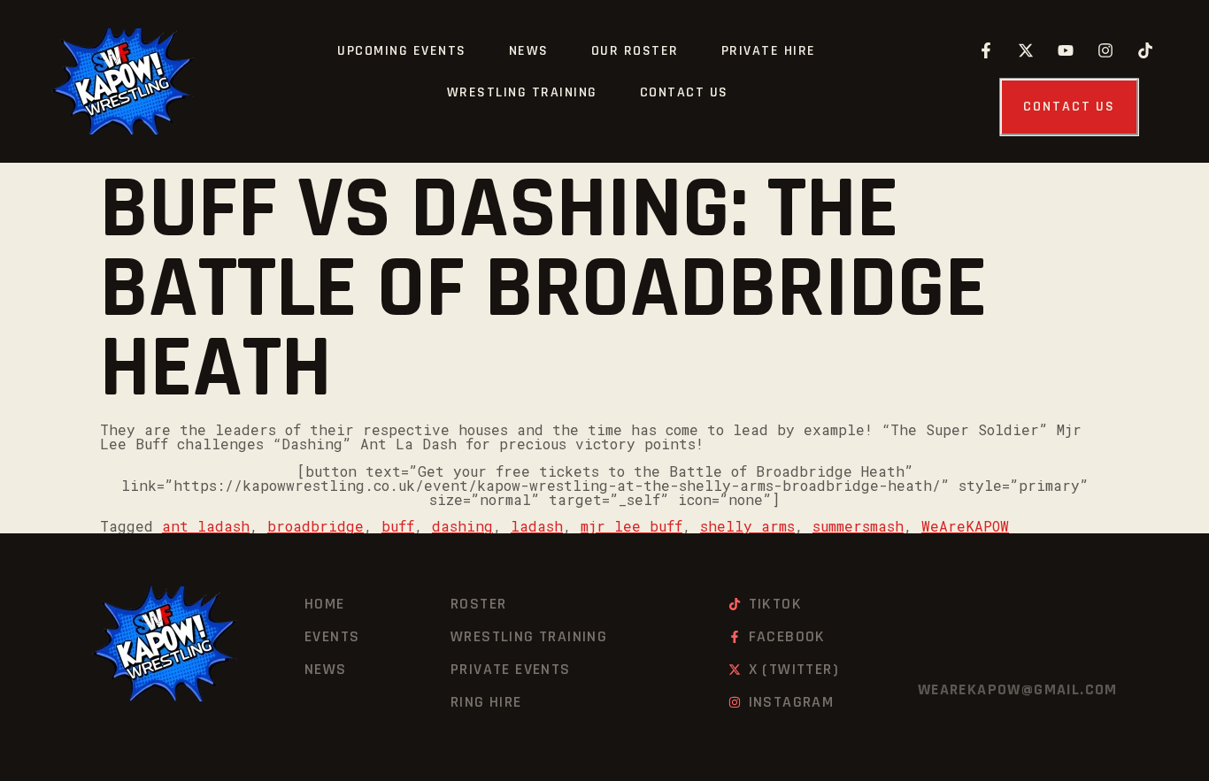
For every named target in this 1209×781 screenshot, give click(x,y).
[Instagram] (1105, 50)
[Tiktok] (1145, 50)
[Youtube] (1066, 50)
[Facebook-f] (986, 50)
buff (397, 526)
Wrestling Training (522, 92)
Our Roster (635, 51)
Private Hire (768, 51)
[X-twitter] (1026, 50)
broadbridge (315, 526)
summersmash (858, 526)
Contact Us (684, 92)
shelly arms (747, 526)
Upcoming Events (401, 51)
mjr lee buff (631, 526)
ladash (537, 526)
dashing (462, 526)
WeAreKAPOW (965, 526)
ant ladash (206, 526)
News (529, 51)
